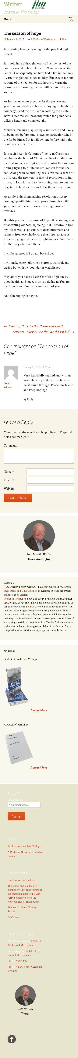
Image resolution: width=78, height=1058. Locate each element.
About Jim (21, 961)
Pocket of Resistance (15, 598)
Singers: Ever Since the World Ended (43, 331)
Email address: (15, 799)
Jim (64, 39)
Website (9, 488)
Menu (7, 19)
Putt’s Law (13, 917)
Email (9, 480)
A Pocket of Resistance (43, 39)
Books (33, 606)
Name (9, 471)
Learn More (39, 767)
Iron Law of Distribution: (21, 880)
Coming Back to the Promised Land (33, 325)
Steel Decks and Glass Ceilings (20, 590)
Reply (30, 399)
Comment (11, 445)
